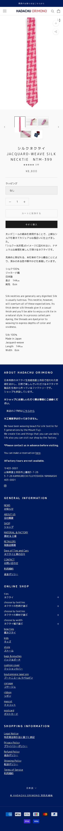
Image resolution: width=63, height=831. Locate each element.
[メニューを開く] (4, 11)
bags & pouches (13, 658)
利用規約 (8, 568)
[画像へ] (19, 121)
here (37, 452)
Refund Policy (11, 753)
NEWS (8, 507)
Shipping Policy (12, 762)
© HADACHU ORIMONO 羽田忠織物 (31, 795)
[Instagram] (5, 485)
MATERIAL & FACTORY (16, 534)
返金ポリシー (11, 574)
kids (7, 639)
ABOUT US (9, 516)
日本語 (30, 788)
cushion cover (13, 667)
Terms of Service (13, 771)
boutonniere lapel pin (18, 676)
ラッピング (11, 183)
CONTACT (11, 561)
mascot (10, 703)
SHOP (8, 525)
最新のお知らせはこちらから (31, 3)
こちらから (29, 410)
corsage (10, 685)
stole (8, 648)
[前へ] (4, 127)
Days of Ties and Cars (16, 552)
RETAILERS (10, 543)
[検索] (52, 11)
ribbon (7, 694)
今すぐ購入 (32, 224)
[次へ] (58, 127)
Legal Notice (19, 735)
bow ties (10, 630)
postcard (11, 712)
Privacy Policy (16, 744)
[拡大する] (56, 23)
